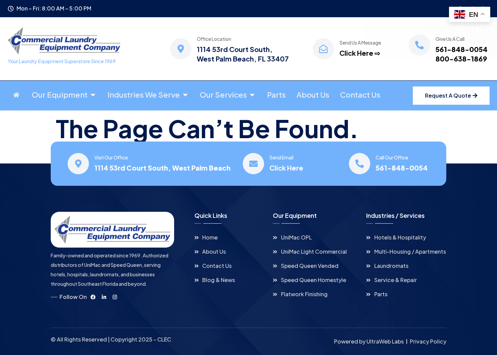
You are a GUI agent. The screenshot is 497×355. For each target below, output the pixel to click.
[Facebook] (93, 297)
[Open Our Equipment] (93, 95)
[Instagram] (115, 297)
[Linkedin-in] (104, 297)
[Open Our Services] (252, 95)
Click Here (286, 167)
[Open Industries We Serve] (185, 95)
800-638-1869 (461, 58)
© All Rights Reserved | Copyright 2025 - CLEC (111, 339)
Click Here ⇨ (359, 53)
